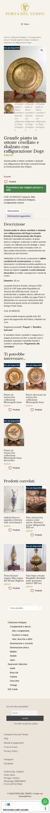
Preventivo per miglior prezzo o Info (24, 188)
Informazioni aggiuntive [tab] (18, 216)
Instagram (8, 759)
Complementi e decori (14, 203)
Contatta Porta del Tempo (16, 734)
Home (6, 37)
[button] (41, 50)
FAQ (6, 738)
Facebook (8, 763)
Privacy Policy (11, 751)
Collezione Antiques (19, 37)
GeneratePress (25, 796)
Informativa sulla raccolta (15, 809)
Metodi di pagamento (14, 743)
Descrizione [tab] (13, 211)
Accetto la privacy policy (26, 723)
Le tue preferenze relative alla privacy (28, 804)
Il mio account (10, 747)
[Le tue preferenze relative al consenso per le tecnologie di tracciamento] (45, 808)
